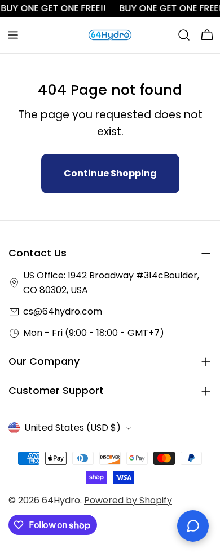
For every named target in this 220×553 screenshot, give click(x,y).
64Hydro (61, 500)
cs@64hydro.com (62, 311)
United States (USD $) (72, 427)
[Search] (184, 35)
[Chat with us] (193, 526)
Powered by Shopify (128, 500)
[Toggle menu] (13, 35)
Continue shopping (110, 173)
